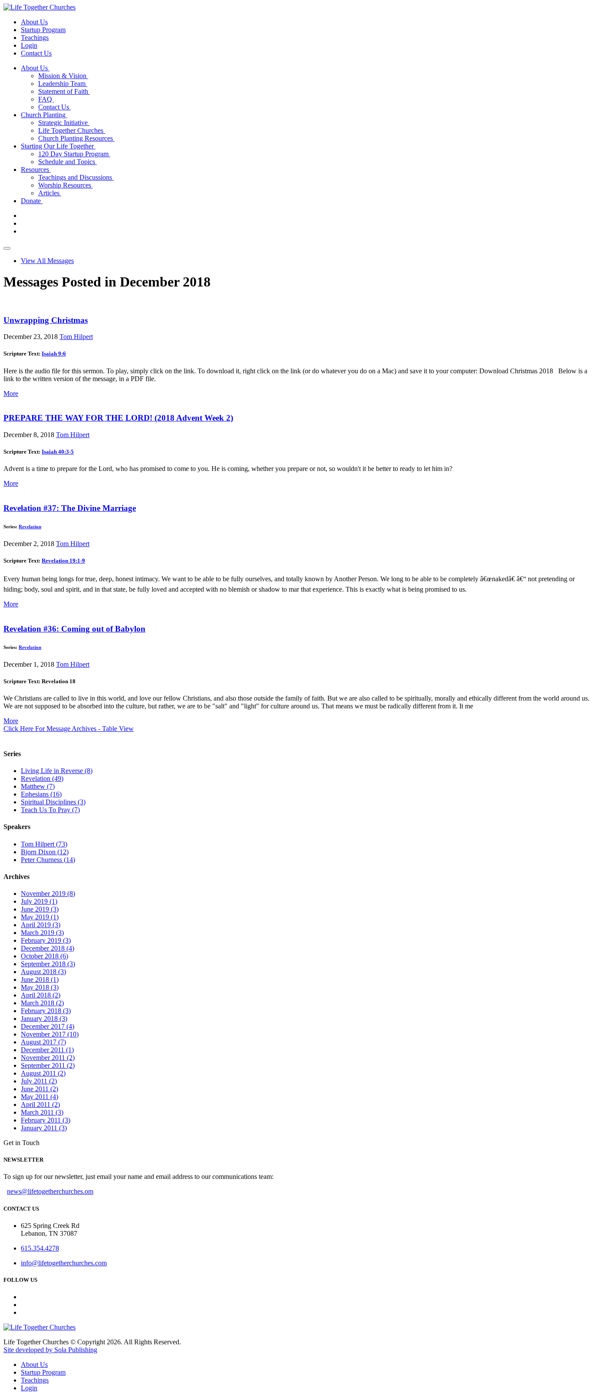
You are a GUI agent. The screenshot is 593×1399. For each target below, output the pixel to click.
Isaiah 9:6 (54, 353)
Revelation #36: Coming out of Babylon (74, 628)
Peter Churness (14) (48, 859)
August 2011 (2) (43, 1073)
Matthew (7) (38, 786)
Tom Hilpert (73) (44, 844)
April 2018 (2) (40, 995)
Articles (49, 193)
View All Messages (47, 260)
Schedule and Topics (67, 161)
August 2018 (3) (43, 971)
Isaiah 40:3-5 (58, 451)
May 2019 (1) (40, 917)
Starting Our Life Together (58, 146)
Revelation (30, 526)
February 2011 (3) (45, 1120)
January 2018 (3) (44, 1018)
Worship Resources (65, 185)
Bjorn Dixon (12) (45, 852)
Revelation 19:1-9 (63, 560)
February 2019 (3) (46, 940)
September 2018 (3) (48, 964)
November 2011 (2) (48, 1057)
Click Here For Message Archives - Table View (68, 728)
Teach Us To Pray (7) (50, 809)
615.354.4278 (40, 1248)
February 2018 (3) (46, 1010)
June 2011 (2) (39, 1089)
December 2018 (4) (47, 948)
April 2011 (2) (40, 1104)
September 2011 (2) (48, 1065)
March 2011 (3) (42, 1112)
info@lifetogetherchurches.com (64, 1263)
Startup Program (43, 29)
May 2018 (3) (40, 987)
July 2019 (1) (39, 901)
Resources (36, 169)
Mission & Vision (63, 75)
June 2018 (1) (40, 979)
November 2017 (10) (50, 1034)
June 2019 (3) (40, 909)
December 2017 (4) (47, 1026)
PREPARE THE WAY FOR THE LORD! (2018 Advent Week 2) (118, 417)
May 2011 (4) (39, 1096)
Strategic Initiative (63, 122)
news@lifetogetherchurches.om (50, 1191)
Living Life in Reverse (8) (56, 770)
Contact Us (36, 53)
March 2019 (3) (42, 932)
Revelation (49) (42, 778)
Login (29, 45)
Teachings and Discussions (76, 177)
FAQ (46, 99)
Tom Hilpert (76, 336)
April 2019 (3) (40, 924)
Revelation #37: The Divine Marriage (69, 508)
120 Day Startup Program (74, 154)
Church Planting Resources (76, 138)
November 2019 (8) (48, 893)
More (10, 393)
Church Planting (44, 115)
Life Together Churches (71, 130)
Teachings (35, 37)
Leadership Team (62, 83)
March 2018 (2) (42, 1003)
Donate (32, 200)
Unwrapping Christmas (45, 320)
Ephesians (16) (41, 794)
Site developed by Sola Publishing (50, 1349)
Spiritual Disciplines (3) (53, 802)
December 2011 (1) (47, 1049)
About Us (34, 22)
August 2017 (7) (43, 1042)
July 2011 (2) (39, 1081)
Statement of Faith (64, 91)
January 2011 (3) (44, 1128)
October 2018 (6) (44, 956)
